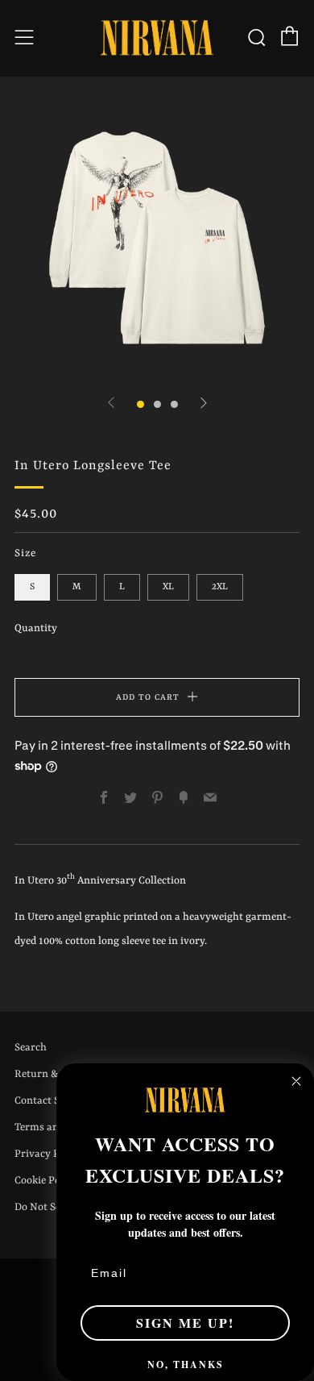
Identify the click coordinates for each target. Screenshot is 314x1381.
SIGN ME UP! (185, 1322)
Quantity (35, 628)
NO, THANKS (185, 1364)
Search (30, 1048)
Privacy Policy (48, 1154)
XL (168, 587)
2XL (220, 587)
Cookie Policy (45, 1181)
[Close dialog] (296, 1081)
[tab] (140, 404)
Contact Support (53, 1101)
